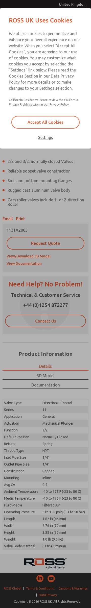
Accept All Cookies (45, 122)
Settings (45, 137)
